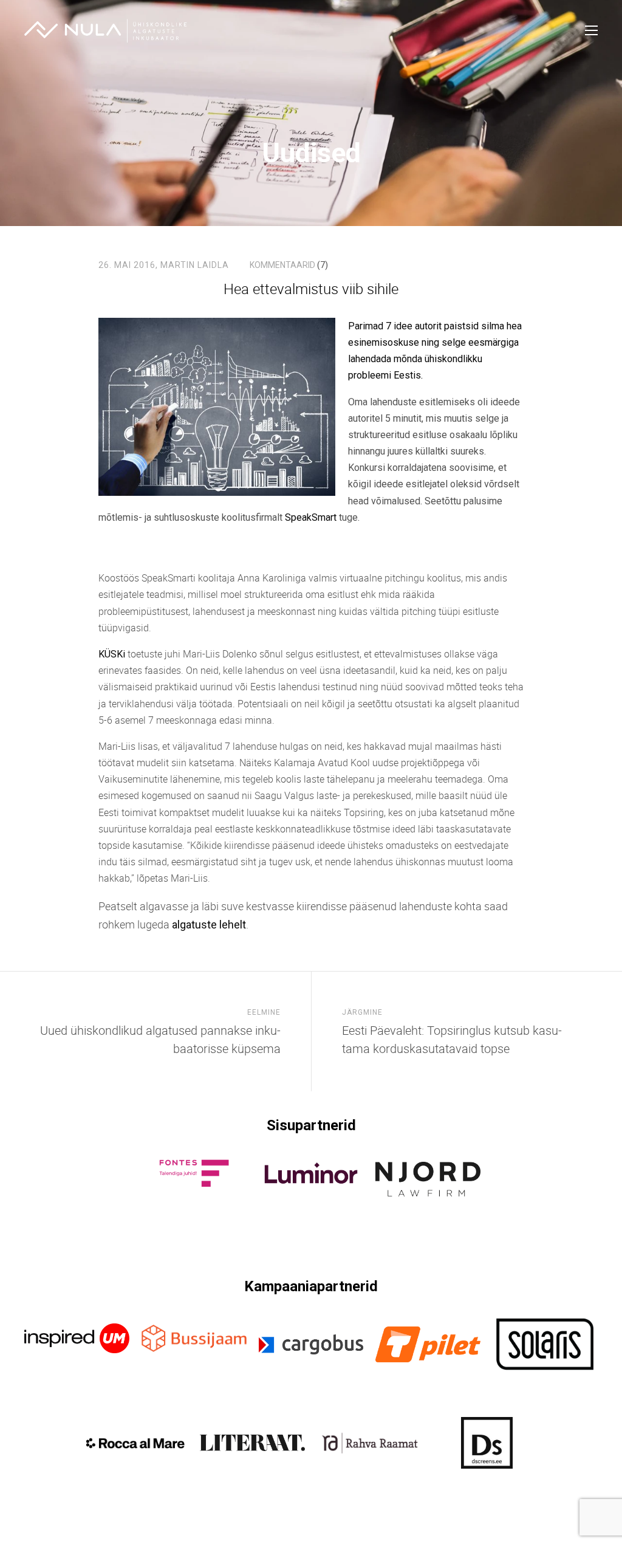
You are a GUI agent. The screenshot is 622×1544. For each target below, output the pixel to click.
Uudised (311, 153)
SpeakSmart (312, 517)
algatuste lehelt (209, 924)
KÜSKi (111, 654)
